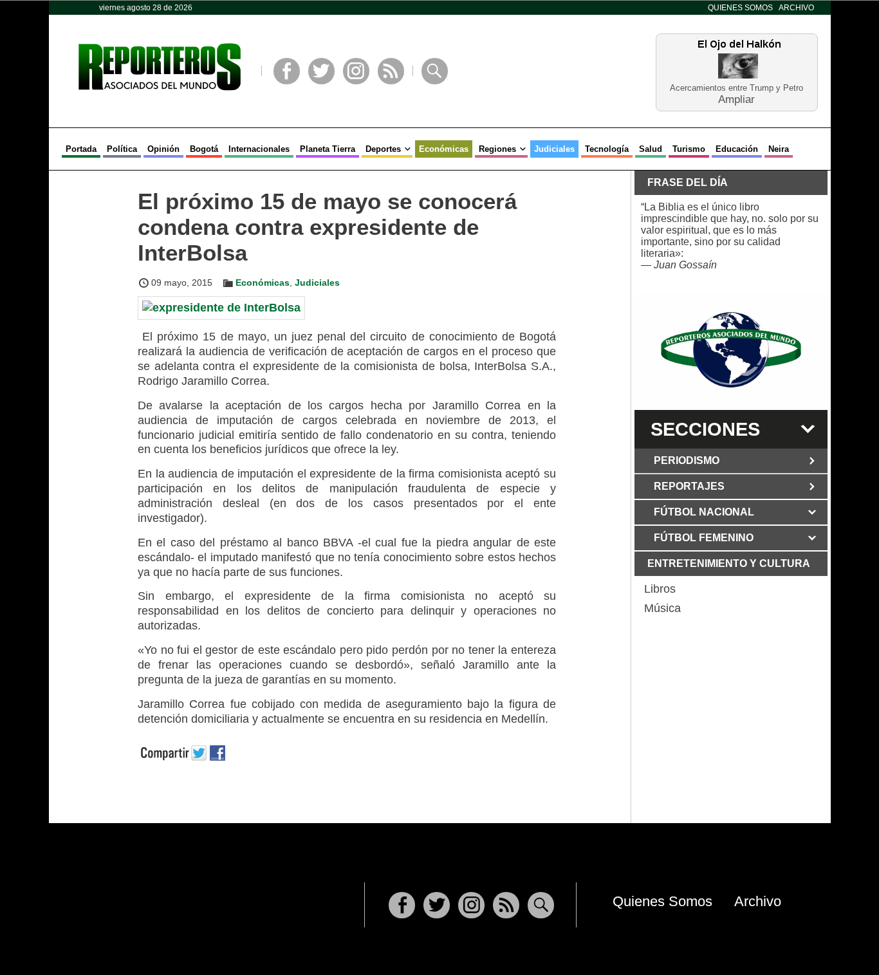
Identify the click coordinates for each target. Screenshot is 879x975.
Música (662, 608)
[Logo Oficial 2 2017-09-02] (731, 349)
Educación (737, 149)
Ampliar (736, 98)
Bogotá (204, 149)
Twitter (321, 71)
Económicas (443, 149)
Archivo (796, 7)
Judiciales (554, 149)
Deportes (383, 149)
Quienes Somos (740, 7)
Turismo (688, 149)
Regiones (497, 149)
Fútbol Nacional (704, 511)
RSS (391, 71)
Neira (778, 149)
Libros (660, 588)
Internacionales (259, 149)
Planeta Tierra (327, 149)
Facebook (286, 71)
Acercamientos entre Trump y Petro (736, 88)
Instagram (356, 71)
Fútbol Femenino (704, 537)
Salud (650, 149)
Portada (81, 149)
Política (122, 149)
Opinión (163, 149)
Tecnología (607, 149)
